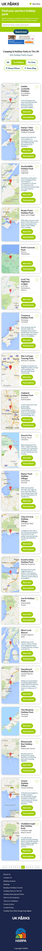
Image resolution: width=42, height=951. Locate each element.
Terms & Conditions (10, 901)
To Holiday (18, 62)
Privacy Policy (8, 904)
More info (27, 112)
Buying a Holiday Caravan (13, 888)
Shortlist (36, 4)
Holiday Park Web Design (13, 911)
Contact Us (7, 878)
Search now (21, 32)
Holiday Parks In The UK (12, 891)
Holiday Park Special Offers (13, 894)
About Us (7, 874)
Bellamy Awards (9, 881)
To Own (32, 62)
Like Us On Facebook (11, 897)
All (8, 62)
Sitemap (6, 884)
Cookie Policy (8, 907)
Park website (28, 117)
